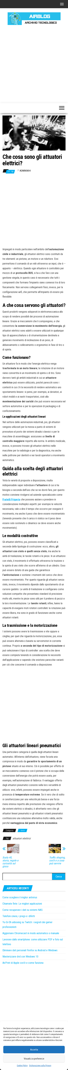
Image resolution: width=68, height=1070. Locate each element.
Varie (22, 830)
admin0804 (25, 170)
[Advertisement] (34, 63)
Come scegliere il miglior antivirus (19, 897)
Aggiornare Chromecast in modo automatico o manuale (30, 933)
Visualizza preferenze (34, 1058)
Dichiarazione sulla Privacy (40, 1065)
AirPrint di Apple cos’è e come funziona (22, 962)
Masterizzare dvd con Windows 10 (20, 956)
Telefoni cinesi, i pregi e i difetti (18, 916)
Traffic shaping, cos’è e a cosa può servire (57, 860)
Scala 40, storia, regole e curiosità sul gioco (10, 862)
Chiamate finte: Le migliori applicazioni (22, 903)
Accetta (34, 1049)
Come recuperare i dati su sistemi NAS (22, 909)
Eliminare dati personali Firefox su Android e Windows (29, 950)
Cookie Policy (22, 1065)
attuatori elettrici (22, 838)
